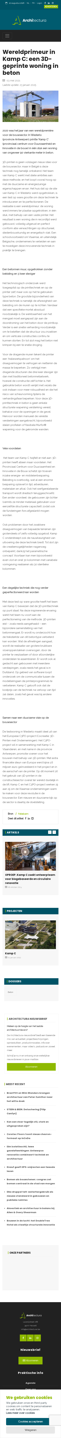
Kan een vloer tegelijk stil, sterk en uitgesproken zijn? (28, 1123)
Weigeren (30, 1430)
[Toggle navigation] (7, 35)
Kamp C (10, 953)
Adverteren (51, 6)
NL (28, 3)
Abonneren (31, 1066)
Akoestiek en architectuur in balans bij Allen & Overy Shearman (30, 1210)
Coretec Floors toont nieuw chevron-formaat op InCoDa (29, 1136)
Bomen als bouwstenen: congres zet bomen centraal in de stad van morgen (31, 1181)
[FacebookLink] (46, 3)
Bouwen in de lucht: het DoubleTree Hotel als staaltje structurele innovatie (31, 1222)
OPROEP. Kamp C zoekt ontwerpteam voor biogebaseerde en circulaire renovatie (30, 879)
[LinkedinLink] (49, 3)
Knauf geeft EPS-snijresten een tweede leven (31, 1169)
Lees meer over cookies (20, 1412)
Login (39, 3)
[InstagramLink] (53, 3)
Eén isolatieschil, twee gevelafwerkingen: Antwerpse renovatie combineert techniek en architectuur (28, 1152)
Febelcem (23, 814)
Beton (10, 992)
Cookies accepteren (30, 1421)
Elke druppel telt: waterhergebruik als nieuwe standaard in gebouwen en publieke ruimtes (30, 1196)
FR (33, 3)
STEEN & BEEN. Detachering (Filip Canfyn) (26, 1111)
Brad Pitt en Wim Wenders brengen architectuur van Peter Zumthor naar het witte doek (30, 1097)
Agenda (30, 1383)
